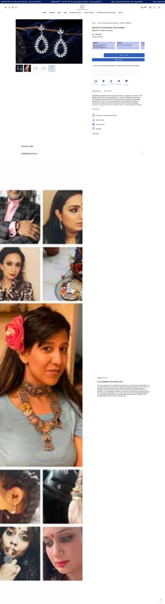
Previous (16, 41)
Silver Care (27, 146)
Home (93, 23)
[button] (52, 12)
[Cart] (159, 7)
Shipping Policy (29, 153)
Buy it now (118, 60)
